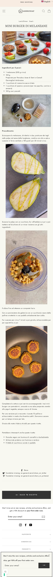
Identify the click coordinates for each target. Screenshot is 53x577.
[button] (47, 1)
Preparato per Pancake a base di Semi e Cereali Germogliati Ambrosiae (24, 78)
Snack (31, 21)
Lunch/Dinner (23, 21)
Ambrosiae (26, 542)
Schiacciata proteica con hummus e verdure (22, 440)
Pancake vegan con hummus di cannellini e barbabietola (27, 437)
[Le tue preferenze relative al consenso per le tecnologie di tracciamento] (4, 574)
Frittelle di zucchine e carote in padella (20, 443)
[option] (26, 2)
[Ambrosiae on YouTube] (30, 524)
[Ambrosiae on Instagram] (20, 524)
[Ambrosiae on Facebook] (25, 524)
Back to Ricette (28, 495)
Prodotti (26, 549)
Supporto (26, 534)
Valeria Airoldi (21, 423)
